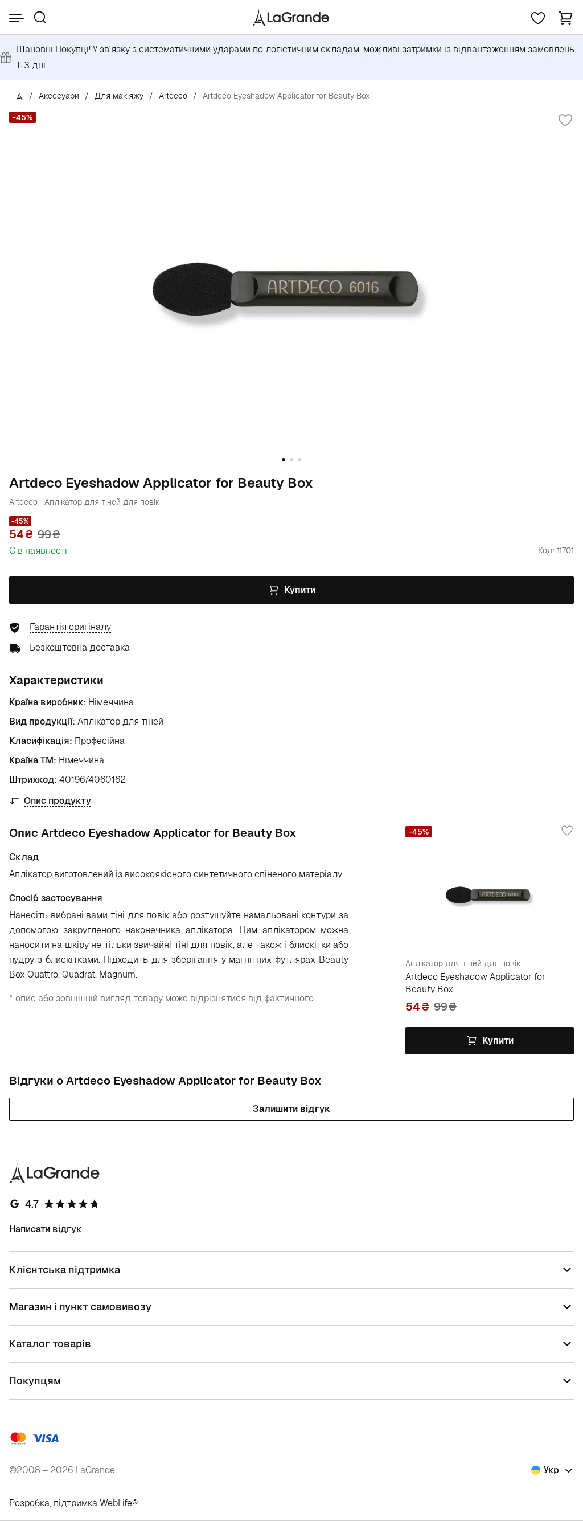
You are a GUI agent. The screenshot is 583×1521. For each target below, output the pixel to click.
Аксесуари (59, 96)
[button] (565, 17)
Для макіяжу (119, 96)
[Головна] (19, 95)
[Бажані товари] (538, 17)
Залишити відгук (291, 1109)
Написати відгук (45, 1229)
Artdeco (173, 96)
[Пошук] (40, 17)
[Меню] (16, 18)
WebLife (116, 1503)
